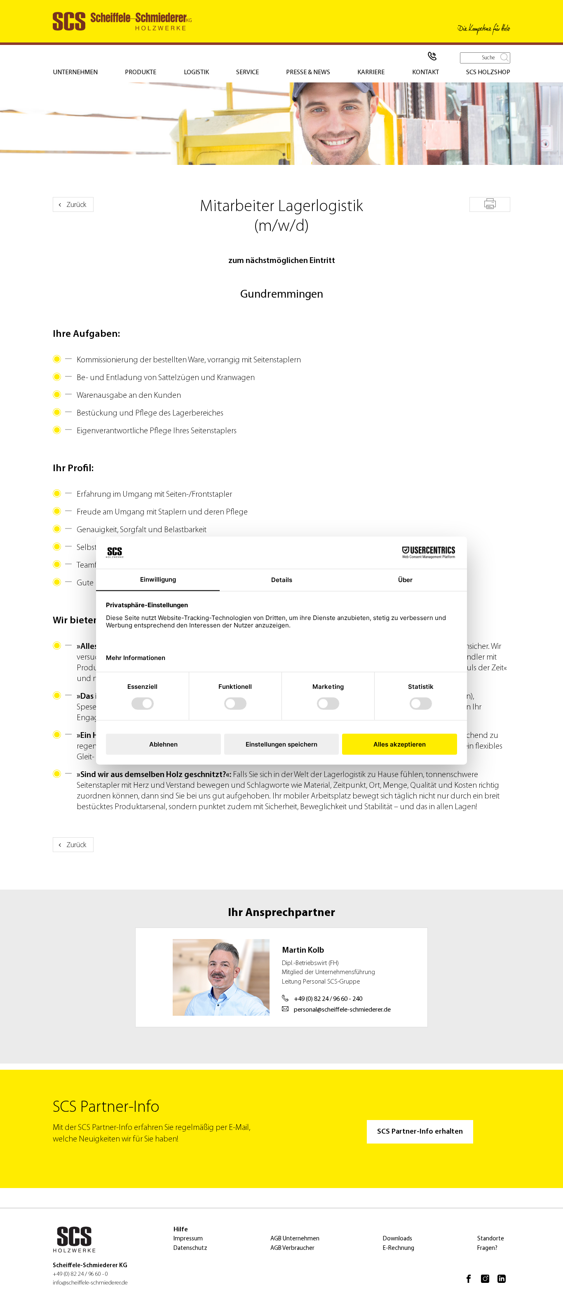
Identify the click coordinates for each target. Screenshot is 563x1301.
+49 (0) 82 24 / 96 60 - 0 (80, 1274)
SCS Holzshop (488, 72)
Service (247, 72)
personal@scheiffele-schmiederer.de (342, 1010)
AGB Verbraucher (292, 1248)
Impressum (188, 1239)
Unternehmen (75, 72)
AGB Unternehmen (294, 1239)
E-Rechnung (398, 1248)
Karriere (371, 72)
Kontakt (425, 72)
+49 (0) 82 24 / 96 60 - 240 (327, 999)
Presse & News (308, 72)
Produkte (140, 72)
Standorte (490, 1239)
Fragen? (487, 1248)
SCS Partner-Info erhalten (420, 1132)
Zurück (76, 205)
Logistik (196, 72)
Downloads (397, 1239)
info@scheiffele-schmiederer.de (90, 1283)
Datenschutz (190, 1248)
